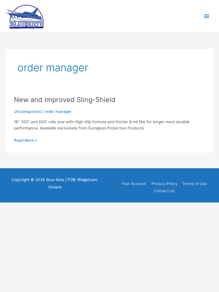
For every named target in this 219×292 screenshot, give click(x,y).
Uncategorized (27, 111)
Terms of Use (194, 183)
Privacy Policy (164, 183)
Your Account (133, 183)
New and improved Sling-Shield (64, 100)
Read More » (25, 141)
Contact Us (164, 190)
